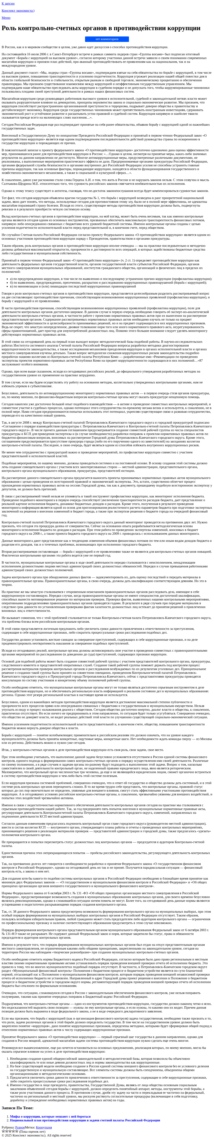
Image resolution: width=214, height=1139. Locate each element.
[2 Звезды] (6, 1131)
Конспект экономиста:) (18, 10)
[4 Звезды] (13, 1131)
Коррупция (44, 1127)
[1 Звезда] (3, 1131)
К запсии (8, 3)
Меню (6, 17)
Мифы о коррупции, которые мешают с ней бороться (50, 1116)
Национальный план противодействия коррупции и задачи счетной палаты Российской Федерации (85, 1120)
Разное (20, 1127)
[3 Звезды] (10, 1131)
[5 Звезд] (16, 1131)
